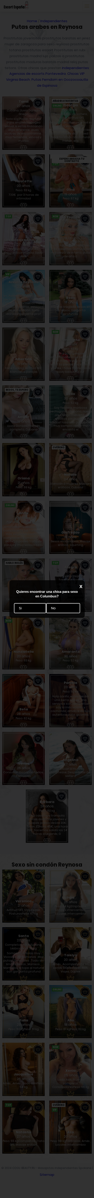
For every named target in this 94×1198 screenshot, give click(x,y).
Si (20, 608)
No (53, 608)
